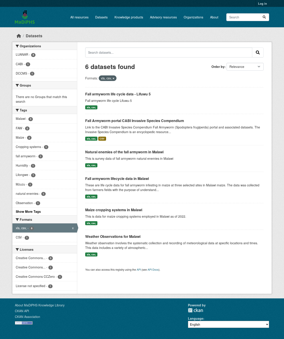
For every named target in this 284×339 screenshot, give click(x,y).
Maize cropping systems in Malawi (113, 209)
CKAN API (22, 311)
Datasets (101, 17)
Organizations (193, 17)
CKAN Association (27, 316)
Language (195, 318)
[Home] (19, 35)
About (214, 17)
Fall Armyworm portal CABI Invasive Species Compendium (134, 120)
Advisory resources (163, 17)
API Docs (153, 269)
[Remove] (113, 78)
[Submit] (264, 17)
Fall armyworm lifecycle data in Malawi (117, 178)
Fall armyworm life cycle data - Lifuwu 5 (118, 94)
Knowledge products (128, 17)
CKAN (195, 310)
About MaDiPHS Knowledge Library (40, 305)
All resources (79, 17)
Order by (218, 66)
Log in (262, 3)
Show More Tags (28, 211)
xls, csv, (91, 107)
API (139, 269)
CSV (102, 138)
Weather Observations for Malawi (112, 236)
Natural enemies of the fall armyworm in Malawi (124, 151)
